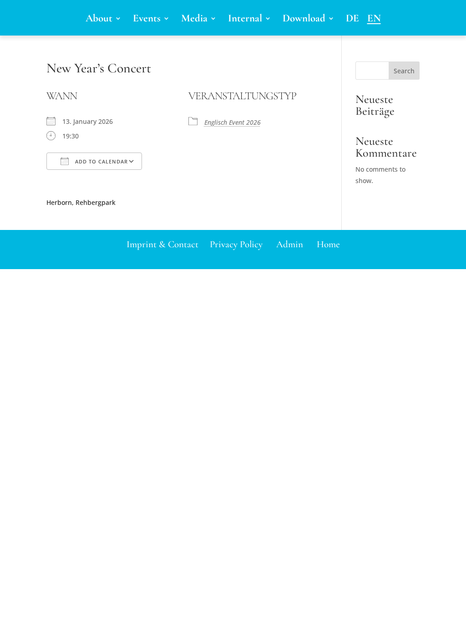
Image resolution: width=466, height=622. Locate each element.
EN (374, 20)
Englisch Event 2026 (232, 122)
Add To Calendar (100, 161)
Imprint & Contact (162, 244)
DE (352, 20)
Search (404, 70)
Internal (245, 20)
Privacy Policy (236, 244)
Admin (289, 244)
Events (147, 20)
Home (328, 244)
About (99, 20)
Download (304, 20)
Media (194, 20)
